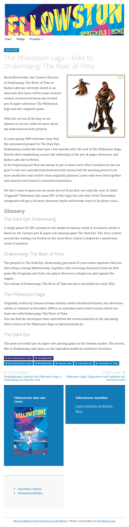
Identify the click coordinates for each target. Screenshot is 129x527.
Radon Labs (65, 363)
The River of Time (108, 363)
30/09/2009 (11, 50)
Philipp (20, 39)
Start (8, 39)
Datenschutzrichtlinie (30, 493)
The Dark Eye (85, 363)
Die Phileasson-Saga (19, 358)
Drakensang (45, 358)
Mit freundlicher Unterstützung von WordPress (40, 521)
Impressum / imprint (30, 488)
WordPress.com (106, 521)
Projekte (35, 39)
